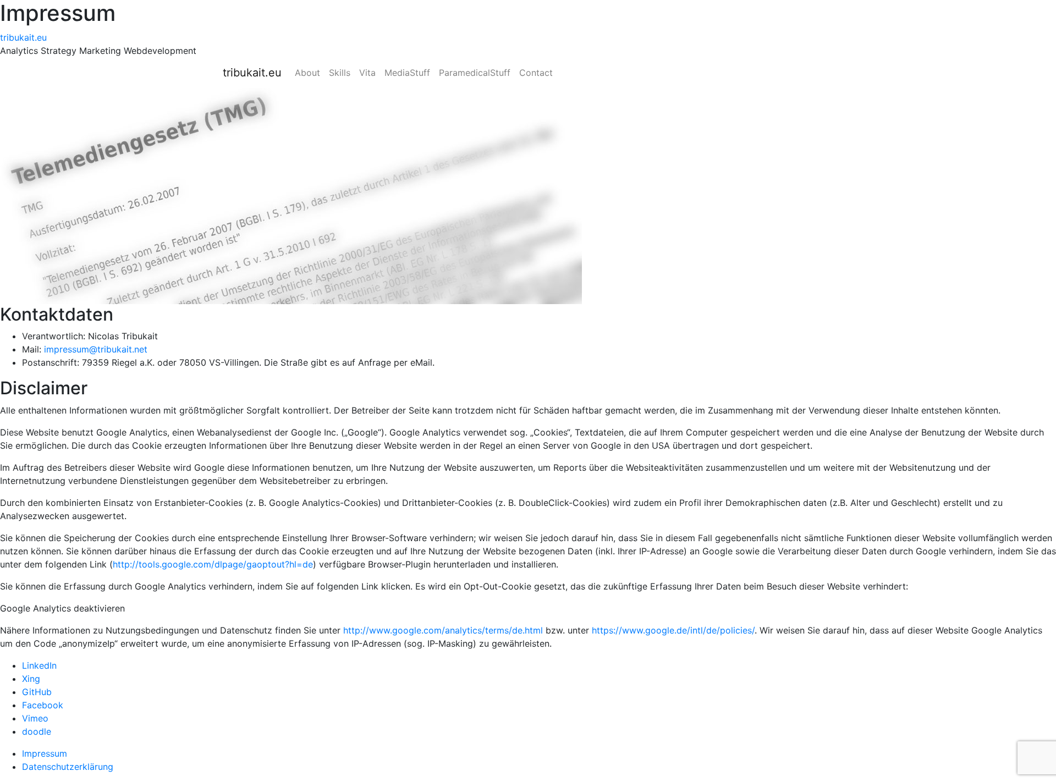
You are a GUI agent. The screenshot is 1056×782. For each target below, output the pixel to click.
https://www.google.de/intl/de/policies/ (673, 630)
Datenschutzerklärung (67, 766)
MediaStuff (407, 72)
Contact (536, 72)
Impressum (44, 753)
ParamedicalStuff (474, 72)
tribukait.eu (23, 37)
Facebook (42, 705)
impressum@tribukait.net (95, 349)
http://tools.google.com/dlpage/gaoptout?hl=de (213, 564)
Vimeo (35, 718)
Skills (339, 72)
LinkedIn (39, 665)
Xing (31, 678)
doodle (36, 731)
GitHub (37, 691)
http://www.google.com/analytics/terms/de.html (443, 630)
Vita (367, 72)
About (307, 72)
